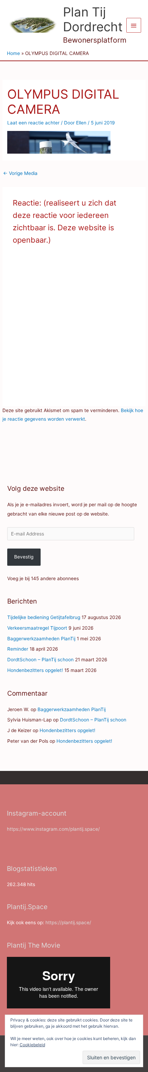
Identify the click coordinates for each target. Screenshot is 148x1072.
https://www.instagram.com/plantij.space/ (53, 829)
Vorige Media (20, 173)
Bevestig (23, 557)
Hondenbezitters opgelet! (35, 670)
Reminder (17, 649)
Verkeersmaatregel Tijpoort (37, 628)
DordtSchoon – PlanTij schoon (40, 659)
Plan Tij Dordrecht (93, 19)
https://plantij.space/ (68, 922)
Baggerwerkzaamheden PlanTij (41, 638)
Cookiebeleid (32, 1044)
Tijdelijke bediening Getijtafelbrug (43, 617)
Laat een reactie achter (33, 122)
